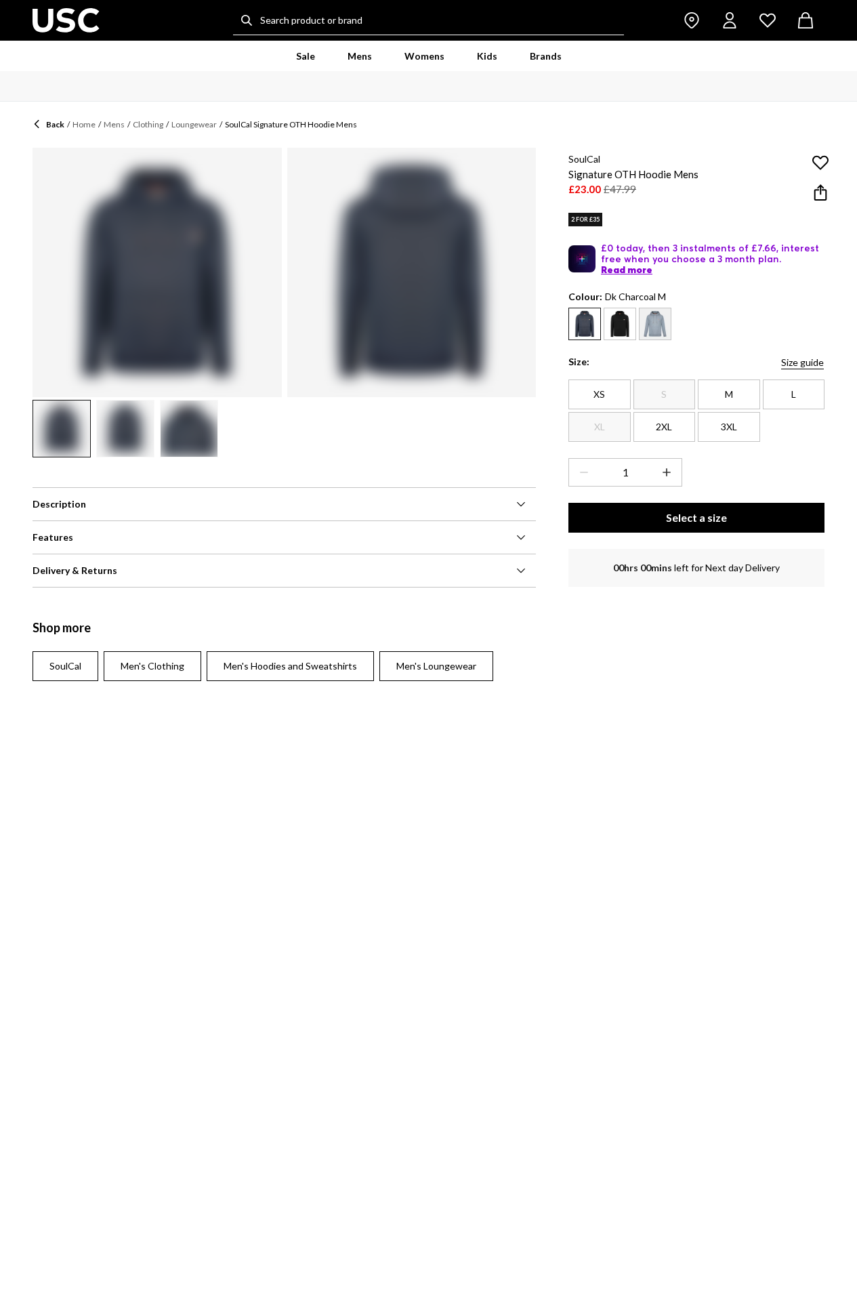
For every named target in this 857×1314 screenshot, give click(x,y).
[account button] (730, 20)
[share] (820, 192)
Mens (114, 124)
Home (84, 124)
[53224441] (620, 324)
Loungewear (194, 124)
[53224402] (655, 324)
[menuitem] (305, 56)
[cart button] (805, 20)
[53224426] (584, 324)
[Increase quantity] (669, 472)
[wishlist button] (768, 20)
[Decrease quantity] (581, 472)
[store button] (692, 20)
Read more (626, 269)
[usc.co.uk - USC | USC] (66, 20)
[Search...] (246, 20)
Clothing (148, 124)
